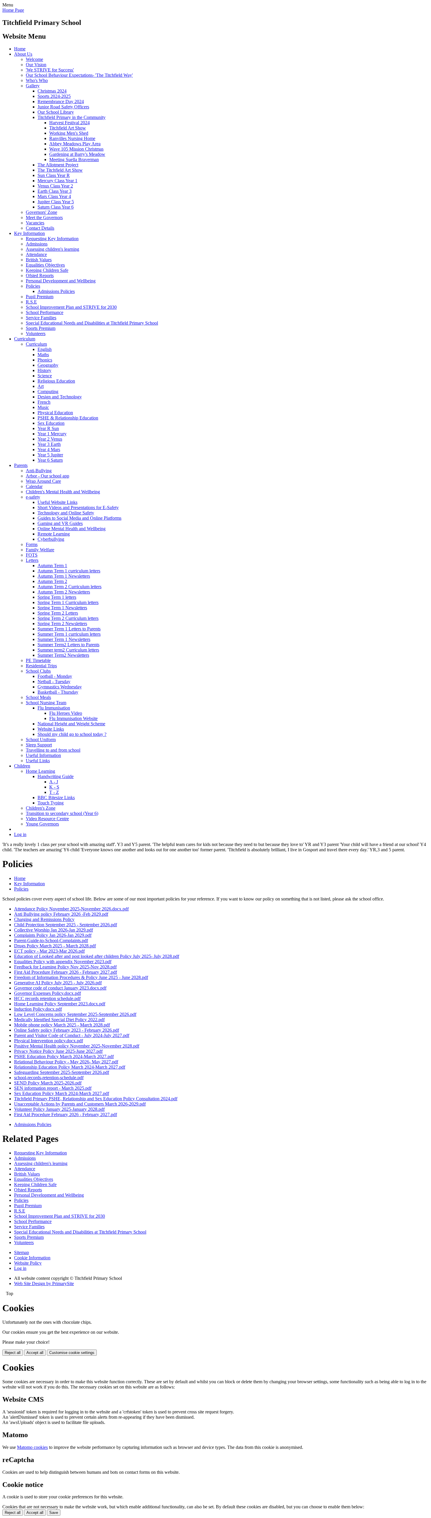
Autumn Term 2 (52, 581)
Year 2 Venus (50, 438)
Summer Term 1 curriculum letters (69, 634)
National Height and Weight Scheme (71, 723)
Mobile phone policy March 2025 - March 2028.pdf (62, 1024)
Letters (32, 560)
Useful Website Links (57, 502)
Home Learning (40, 771)
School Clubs (38, 670)
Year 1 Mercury (52, 433)
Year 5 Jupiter (50, 454)
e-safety (33, 496)
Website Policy (28, 1263)
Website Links (51, 728)
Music (43, 407)
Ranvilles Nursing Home (72, 138)
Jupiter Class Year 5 (56, 201)
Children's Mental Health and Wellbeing (63, 491)
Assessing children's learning (52, 249)
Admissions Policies (56, 291)
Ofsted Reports (40, 275)
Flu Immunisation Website (73, 718)
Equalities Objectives (45, 264)
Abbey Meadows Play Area (75, 143)
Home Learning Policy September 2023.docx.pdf (59, 1003)
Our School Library (56, 112)
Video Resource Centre (47, 818)
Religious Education (56, 380)
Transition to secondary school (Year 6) (62, 813)
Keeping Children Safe (47, 270)
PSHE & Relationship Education (68, 417)
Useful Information (43, 755)
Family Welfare (40, 549)
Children (22, 765)
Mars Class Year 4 (54, 196)
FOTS (32, 554)
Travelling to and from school (53, 750)
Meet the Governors (44, 217)
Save (53, 1512)
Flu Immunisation (54, 707)
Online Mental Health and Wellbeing (72, 528)
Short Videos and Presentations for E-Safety (78, 507)
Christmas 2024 (52, 90)
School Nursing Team (46, 702)
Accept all (34, 1352)
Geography (48, 365)
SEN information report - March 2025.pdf (52, 1088)
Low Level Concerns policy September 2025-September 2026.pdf (75, 1014)
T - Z (54, 792)
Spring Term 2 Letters (58, 612)
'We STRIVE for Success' (50, 69)
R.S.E (31, 301)
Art (41, 386)
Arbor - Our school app (47, 475)
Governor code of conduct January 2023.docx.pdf (60, 987)
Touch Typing (51, 802)
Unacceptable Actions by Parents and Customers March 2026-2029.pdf (80, 1103)
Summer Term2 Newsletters (63, 655)
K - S (54, 786)
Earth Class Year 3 (55, 191)
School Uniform (41, 739)
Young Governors (42, 823)
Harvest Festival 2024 (69, 122)
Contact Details (40, 228)
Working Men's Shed (68, 133)
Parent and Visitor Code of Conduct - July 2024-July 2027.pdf (71, 1035)
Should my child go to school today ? (72, 734)
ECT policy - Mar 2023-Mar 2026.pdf (49, 951)
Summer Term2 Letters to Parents (68, 644)
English (45, 349)
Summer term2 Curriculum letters (68, 649)
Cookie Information (32, 1257)
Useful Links (38, 760)
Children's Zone (40, 808)
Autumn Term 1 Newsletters (64, 576)
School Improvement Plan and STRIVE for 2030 (71, 307)
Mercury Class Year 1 (57, 180)
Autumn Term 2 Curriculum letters (69, 586)
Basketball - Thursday (58, 692)
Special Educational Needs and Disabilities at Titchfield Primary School (92, 322)
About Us (23, 54)
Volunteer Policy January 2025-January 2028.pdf (59, 1109)
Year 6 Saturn (50, 460)
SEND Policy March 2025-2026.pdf (48, 1082)
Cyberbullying (51, 539)
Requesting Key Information (52, 238)
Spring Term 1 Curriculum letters (68, 602)
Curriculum (24, 338)
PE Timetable (38, 660)
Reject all (13, 1352)
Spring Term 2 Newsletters (62, 623)
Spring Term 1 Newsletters (62, 607)
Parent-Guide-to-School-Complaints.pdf (51, 940)
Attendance (36, 254)
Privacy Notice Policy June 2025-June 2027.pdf (58, 1051)
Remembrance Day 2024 (61, 101)
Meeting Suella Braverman (74, 159)
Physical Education (55, 412)
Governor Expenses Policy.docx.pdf (47, 993)
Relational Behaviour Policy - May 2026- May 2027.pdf (66, 1061)
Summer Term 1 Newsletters (64, 639)
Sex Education (51, 423)
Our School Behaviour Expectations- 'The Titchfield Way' (79, 75)
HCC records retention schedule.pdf (47, 998)
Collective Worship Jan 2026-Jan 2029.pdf (53, 929)
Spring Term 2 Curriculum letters (68, 618)
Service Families (41, 317)
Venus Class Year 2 (55, 185)
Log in (20, 834)
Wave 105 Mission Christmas (76, 148)
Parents (21, 465)
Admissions (36, 243)
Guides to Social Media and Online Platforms (79, 518)
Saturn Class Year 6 (56, 206)
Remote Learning (54, 533)
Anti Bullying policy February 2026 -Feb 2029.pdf (61, 914)
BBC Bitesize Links (56, 797)
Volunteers (35, 333)
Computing (48, 391)
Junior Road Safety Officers (63, 106)
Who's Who (37, 80)
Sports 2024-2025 (54, 96)
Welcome (34, 59)
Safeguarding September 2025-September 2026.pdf (61, 1072)
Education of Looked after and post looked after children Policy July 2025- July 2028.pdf (96, 956)
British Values (39, 259)
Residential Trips (41, 665)
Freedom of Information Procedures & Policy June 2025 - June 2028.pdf (81, 977)
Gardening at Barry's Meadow (77, 154)
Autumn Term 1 (52, 565)
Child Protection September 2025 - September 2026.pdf (65, 924)
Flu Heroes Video (65, 713)
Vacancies (35, 222)
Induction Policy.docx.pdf (38, 1009)
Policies (33, 286)
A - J (53, 781)
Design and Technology (60, 396)
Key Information (29, 233)
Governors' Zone (41, 212)
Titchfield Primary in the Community (72, 117)
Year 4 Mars (49, 449)
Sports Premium (40, 328)
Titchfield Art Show (67, 127)
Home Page (13, 10)
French (44, 402)
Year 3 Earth (49, 444)
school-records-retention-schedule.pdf (49, 1077)
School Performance (44, 312)
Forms (32, 544)
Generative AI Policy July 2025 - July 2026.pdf (58, 982)
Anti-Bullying (39, 470)
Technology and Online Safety (66, 512)
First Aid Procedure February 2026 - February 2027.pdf (65, 972)
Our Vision (36, 64)
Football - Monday (55, 676)
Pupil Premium (39, 296)
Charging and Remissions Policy (44, 919)
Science (45, 375)
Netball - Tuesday (54, 681)
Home (20, 48)
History (44, 370)
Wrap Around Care (43, 481)
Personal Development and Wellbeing (61, 280)
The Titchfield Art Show (60, 170)
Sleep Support (39, 744)
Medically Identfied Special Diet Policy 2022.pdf (59, 1019)
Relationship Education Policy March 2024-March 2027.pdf (69, 1067)
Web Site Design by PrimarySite (44, 1283)
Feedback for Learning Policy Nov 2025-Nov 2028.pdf (65, 966)
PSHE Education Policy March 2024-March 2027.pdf (64, 1056)
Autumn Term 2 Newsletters (64, 591)
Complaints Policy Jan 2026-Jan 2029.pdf (52, 935)
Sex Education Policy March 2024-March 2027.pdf (61, 1093)
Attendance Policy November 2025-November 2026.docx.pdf (71, 908)
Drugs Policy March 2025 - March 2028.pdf (55, 945)
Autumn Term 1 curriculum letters (69, 570)
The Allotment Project (58, 164)
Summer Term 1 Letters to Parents (69, 628)
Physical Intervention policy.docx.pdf (48, 1040)
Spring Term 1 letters (57, 597)
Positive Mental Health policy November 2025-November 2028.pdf (76, 1045)
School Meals (38, 697)
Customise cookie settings (71, 1352)
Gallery (33, 85)
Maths (43, 354)
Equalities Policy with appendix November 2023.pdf (62, 961)
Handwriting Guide (56, 776)
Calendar (34, 486)
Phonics (45, 359)
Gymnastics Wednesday (60, 686)
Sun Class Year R (54, 175)
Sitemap (21, 1252)
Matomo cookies (32, 1447)
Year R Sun (48, 428)
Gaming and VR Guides (60, 523)
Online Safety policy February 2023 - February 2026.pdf (66, 1030)
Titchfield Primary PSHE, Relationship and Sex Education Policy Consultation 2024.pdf (95, 1098)
